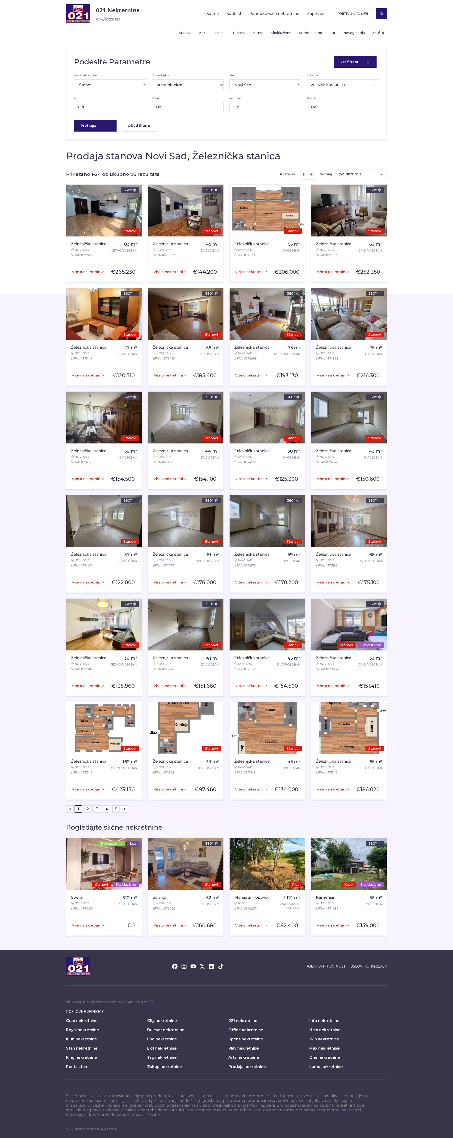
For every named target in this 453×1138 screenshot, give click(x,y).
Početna (211, 13)
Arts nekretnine (243, 1057)
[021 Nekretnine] (78, 13)
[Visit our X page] (202, 966)
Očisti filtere (139, 126)
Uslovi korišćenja (368, 966)
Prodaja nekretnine (247, 1066)
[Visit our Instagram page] (184, 966)
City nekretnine (162, 1020)
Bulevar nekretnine (166, 1030)
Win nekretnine (324, 1039)
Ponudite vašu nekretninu (274, 13)
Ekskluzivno (281, 33)
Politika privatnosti (326, 966)
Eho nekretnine (162, 1039)
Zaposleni (316, 13)
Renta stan (76, 1066)
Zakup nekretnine (164, 1066)
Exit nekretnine (162, 1048)
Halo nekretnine (325, 1030)
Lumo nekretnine (326, 1066)
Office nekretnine (245, 1030)
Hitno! (258, 33)
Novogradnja (354, 33)
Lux (333, 33)
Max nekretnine (324, 1048)
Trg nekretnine (162, 1057)
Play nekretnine (243, 1048)
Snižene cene (310, 33)
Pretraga (95, 126)
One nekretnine (324, 1057)
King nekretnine (81, 1057)
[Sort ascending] (303, 174)
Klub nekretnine (81, 1039)
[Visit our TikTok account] (221, 966)
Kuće (203, 33)
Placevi (239, 33)
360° (376, 33)
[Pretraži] (381, 13)
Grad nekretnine (82, 1020)
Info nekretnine (324, 1020)
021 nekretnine (242, 1020)
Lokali (220, 33)
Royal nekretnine (82, 1030)
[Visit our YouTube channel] (193, 966)
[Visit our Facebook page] (175, 966)
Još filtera (355, 62)
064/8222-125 (108, 19)
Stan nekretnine (81, 1048)
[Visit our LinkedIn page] (211, 966)
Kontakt (234, 13)
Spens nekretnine (245, 1039)
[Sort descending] (311, 174)
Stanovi (185, 33)
